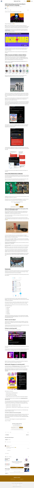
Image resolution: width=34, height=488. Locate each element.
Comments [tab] (6, 439)
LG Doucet (7, 445)
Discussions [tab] (10, 456)
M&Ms (15, 238)
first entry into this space (18, 199)
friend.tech (7, 269)
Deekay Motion (23, 57)
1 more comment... (7, 453)
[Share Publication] (25, 1)
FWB (5, 56)
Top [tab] (5, 456)
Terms (17, 483)
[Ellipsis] (28, 445)
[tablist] (8, 439)
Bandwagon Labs (7, 369)
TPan (8, 465)
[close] (23, 458)
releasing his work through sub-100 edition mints (18, 61)
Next (27, 434)
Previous (7, 434)
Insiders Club (7, 212)
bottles (27, 238)
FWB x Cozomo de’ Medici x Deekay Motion (15, 54)
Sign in (32, 1)
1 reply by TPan (8, 450)
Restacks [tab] (9, 439)
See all (6, 473)
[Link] (4, 54)
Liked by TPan (8, 446)
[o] (17, 85)
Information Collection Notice (17, 469)
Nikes (12, 238)
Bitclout (6, 299)
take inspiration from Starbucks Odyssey (18, 253)
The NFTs (6, 196)
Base (5, 25)
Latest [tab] (7, 456)
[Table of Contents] (0, 244)
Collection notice (20, 483)
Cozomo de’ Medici (23, 56)
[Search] (24, 1)
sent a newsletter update (15, 124)
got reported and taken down (13, 102)
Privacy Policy (22, 469)
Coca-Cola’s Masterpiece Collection (14, 173)
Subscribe (28, 1)
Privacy (15, 483)
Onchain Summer (7, 30)
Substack (14, 486)
